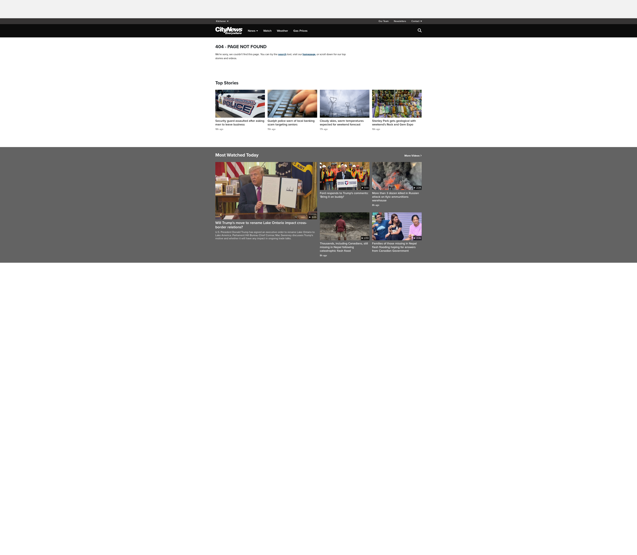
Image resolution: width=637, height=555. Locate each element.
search (282, 54)
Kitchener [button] (221, 21)
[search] (420, 30)
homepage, (309, 54)
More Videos (412, 155)
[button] (415, 21)
